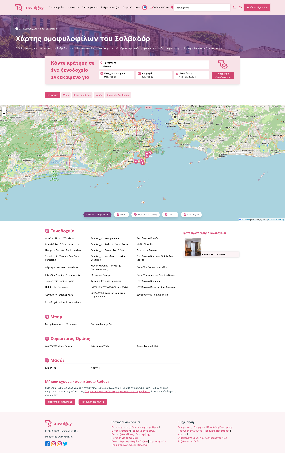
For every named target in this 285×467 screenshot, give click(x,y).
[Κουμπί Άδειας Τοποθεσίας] (172, 7)
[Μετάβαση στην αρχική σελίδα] (29, 7)
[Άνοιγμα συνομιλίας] (240, 7)
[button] (142, 163)
